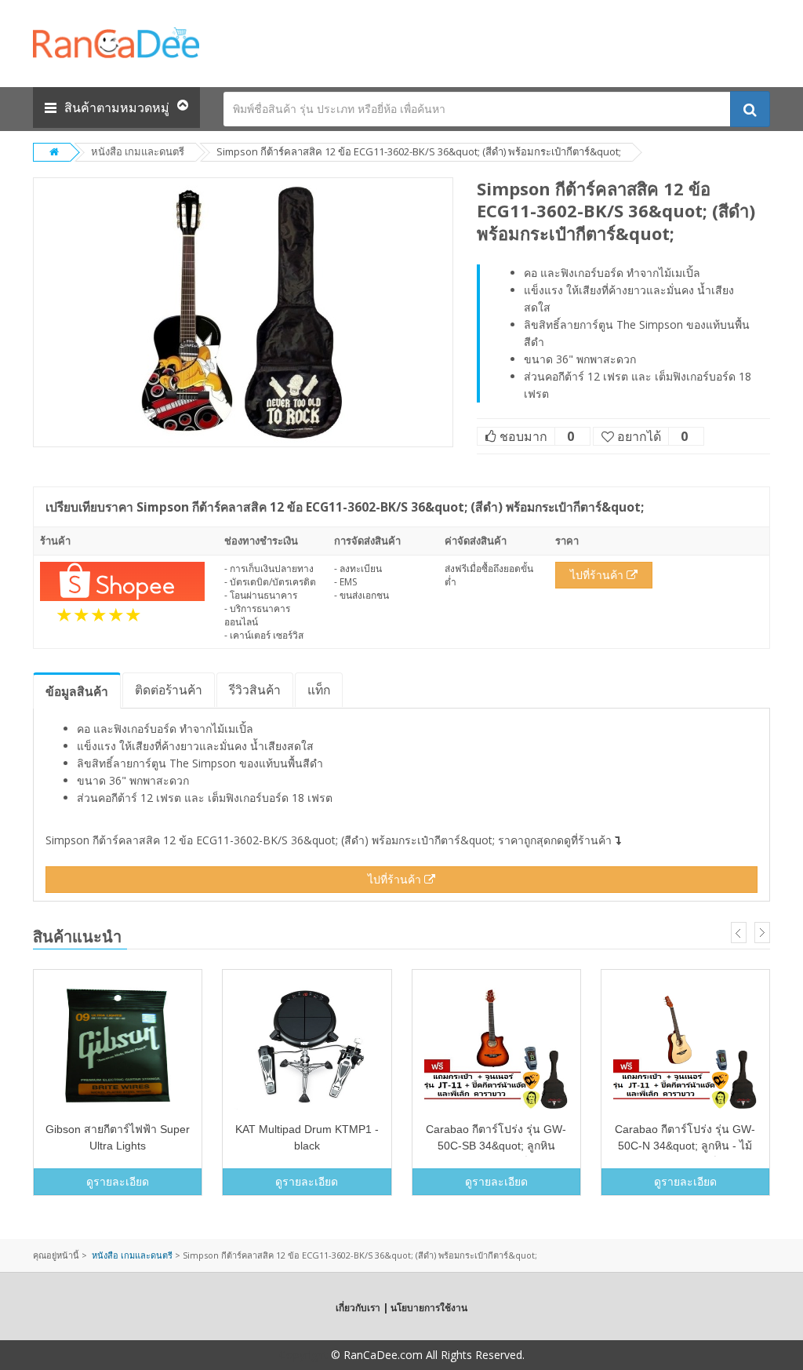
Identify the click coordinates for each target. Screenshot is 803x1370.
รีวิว (255, 689)
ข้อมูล (76, 691)
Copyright (303, 1354)
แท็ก (318, 689)
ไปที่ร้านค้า (598, 574)
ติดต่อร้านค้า (168, 689)
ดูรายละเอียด (117, 1181)
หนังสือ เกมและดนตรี (137, 151)
